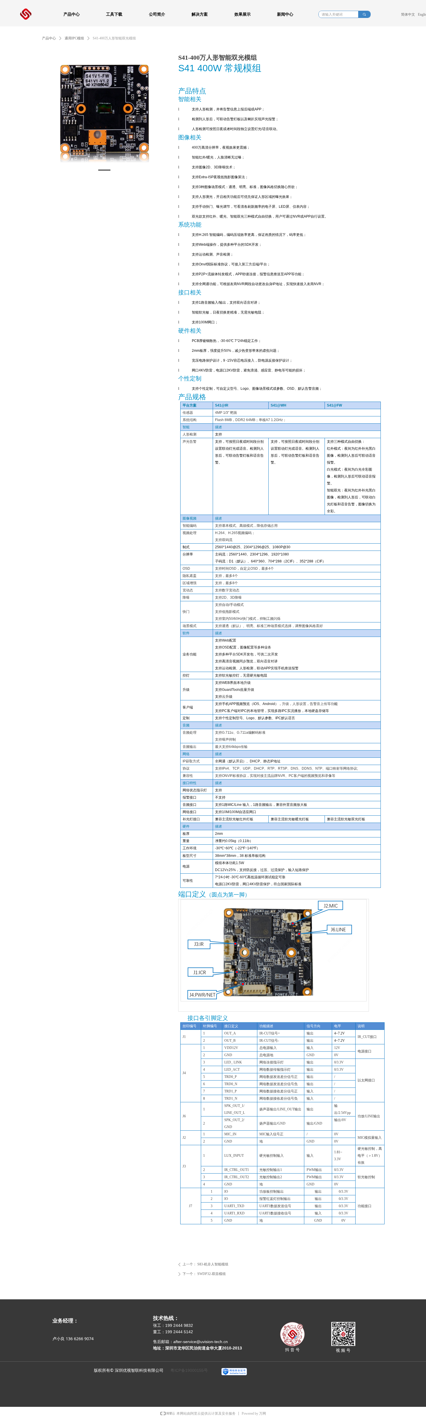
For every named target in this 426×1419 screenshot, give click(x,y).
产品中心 (49, 38)
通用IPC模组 (74, 38)
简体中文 (408, 14)
